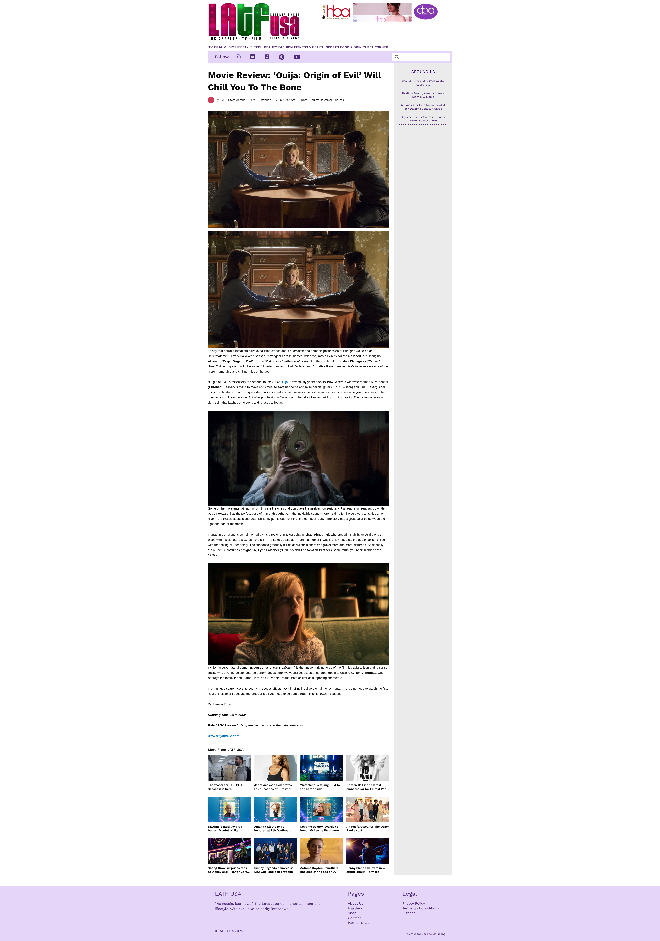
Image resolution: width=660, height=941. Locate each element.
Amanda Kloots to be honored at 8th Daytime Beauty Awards (271, 828)
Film (218, 47)
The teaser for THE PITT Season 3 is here (225, 786)
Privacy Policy (413, 903)
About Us (355, 903)
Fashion (285, 47)
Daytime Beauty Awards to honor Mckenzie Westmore (319, 828)
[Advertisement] (383, 32)
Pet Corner (377, 47)
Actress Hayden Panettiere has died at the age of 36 (319, 869)
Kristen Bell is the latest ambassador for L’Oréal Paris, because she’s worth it (367, 787)
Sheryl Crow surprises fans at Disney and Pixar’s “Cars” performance (228, 870)
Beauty (270, 47)
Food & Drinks (353, 47)
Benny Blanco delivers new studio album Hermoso (365, 869)
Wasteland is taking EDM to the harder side (320, 786)
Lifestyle (243, 47)
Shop (352, 913)
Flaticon (409, 913)
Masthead (356, 908)
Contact (354, 918)
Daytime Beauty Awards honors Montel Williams (225, 828)
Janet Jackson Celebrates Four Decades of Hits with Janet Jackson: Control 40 (273, 787)
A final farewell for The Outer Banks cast (367, 828)
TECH (258, 47)
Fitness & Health (309, 47)
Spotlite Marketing (433, 934)
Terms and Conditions (420, 908)
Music (228, 47)
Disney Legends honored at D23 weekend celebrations (273, 869)
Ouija (284, 382)
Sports (332, 47)
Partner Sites (359, 923)
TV (210, 47)
